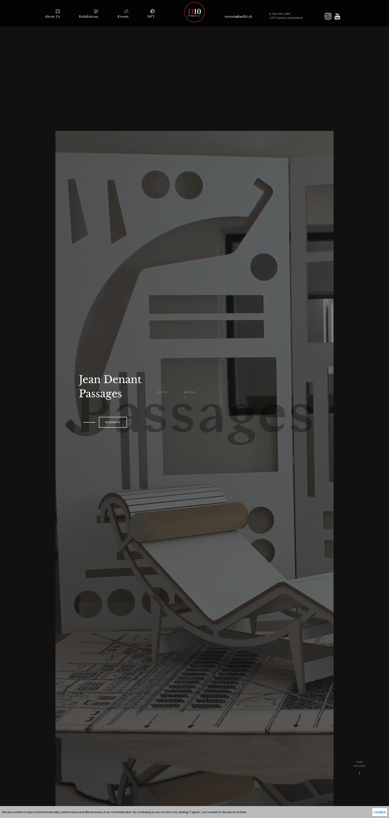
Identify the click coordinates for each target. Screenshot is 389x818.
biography (113, 422)
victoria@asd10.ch (238, 16)
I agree (380, 812)
